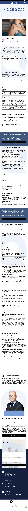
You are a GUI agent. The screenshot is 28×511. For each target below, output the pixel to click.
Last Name (16, 452)
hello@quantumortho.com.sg (15, 487)
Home (3, 11)
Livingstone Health (15, 510)
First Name (4, 452)
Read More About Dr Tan (14, 435)
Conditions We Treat (8, 11)
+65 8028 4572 (16, 448)
